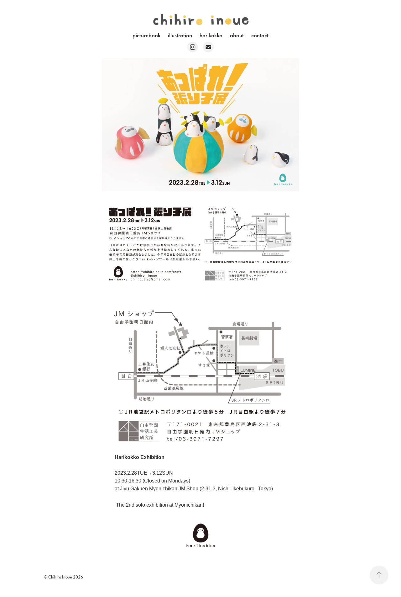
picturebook (146, 35)
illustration (180, 35)
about (237, 35)
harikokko (211, 35)
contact (259, 35)
